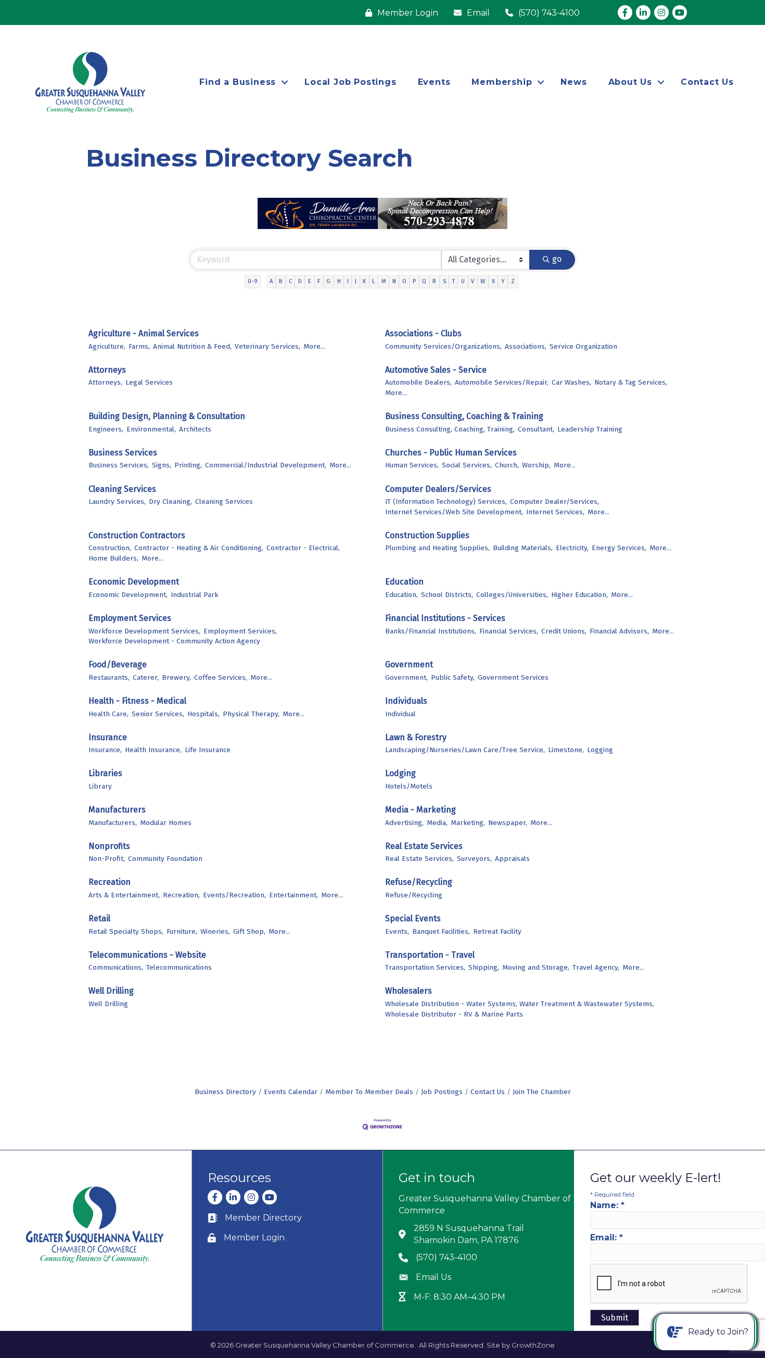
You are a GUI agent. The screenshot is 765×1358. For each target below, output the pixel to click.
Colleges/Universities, (512, 594)
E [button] (309, 281)
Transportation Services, (425, 967)
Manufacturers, (112, 822)
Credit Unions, (563, 631)
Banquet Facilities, (441, 931)
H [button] (339, 281)
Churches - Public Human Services (451, 453)
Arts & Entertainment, (124, 895)
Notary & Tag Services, (630, 382)
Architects (195, 429)
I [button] (348, 281)
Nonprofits (109, 846)
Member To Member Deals (369, 1091)
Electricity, (572, 547)
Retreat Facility (497, 931)
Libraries (105, 773)
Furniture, (182, 931)
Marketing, (468, 822)
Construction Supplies (427, 535)
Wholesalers (408, 991)
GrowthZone (533, 1345)
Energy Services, (619, 547)
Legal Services (149, 382)
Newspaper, (507, 822)
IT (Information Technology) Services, (446, 501)
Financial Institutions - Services (445, 618)
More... (314, 346)
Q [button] (424, 281)
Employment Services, (240, 631)
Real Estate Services (424, 846)
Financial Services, (508, 631)
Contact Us (707, 82)
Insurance (107, 737)
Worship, (536, 465)
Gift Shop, (249, 931)
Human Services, (412, 465)
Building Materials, (523, 547)
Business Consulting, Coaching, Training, (450, 429)
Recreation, (181, 895)
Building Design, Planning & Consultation (166, 416)
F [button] (318, 281)
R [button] (434, 281)
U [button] (463, 281)
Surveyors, (474, 858)
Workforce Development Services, (144, 631)
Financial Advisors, (619, 631)
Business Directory (225, 1091)
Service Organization (583, 346)
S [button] (444, 281)
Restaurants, (109, 677)
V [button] (472, 281)
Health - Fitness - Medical (137, 701)
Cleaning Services (122, 489)
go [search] (557, 259)
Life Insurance (208, 749)
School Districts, (447, 594)
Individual (400, 713)
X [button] (493, 281)
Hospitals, (203, 713)
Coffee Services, (220, 677)
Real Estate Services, (419, 858)
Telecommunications (179, 967)
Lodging (400, 773)
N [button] (394, 281)
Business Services (122, 453)
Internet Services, (555, 511)
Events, (397, 931)
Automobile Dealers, (418, 382)
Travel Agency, (595, 967)
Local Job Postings (350, 82)
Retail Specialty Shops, (125, 931)
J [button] (355, 281)
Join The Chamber (542, 1091)
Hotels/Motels (408, 786)
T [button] (453, 281)
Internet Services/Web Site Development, (454, 511)
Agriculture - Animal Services (143, 333)
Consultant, (536, 429)
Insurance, (105, 749)
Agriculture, (106, 346)
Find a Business (237, 82)
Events (434, 82)
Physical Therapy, (251, 713)
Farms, (139, 346)
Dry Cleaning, (170, 501)
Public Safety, (453, 677)
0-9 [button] (253, 281)
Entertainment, (293, 895)
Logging (600, 749)
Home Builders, (113, 558)
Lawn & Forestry (416, 737)
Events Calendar (290, 1091)
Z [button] (513, 281)
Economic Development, (128, 594)
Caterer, (146, 677)
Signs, (161, 465)
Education (404, 582)
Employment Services (129, 618)
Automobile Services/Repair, (502, 382)
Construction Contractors (136, 535)
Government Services (513, 677)
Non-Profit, (106, 858)
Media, (437, 822)
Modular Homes (166, 822)
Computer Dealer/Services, (554, 501)
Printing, (188, 465)
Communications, (115, 967)
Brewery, (176, 677)
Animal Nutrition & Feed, (192, 346)
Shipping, (483, 967)
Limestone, (566, 749)
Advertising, (404, 822)
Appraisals (512, 858)
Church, (507, 465)
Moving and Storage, (535, 967)
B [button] (280, 281)
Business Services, (118, 465)
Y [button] (503, 281)
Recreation (109, 882)
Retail (99, 918)
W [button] (482, 281)
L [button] (373, 281)
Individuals (406, 701)
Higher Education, (579, 594)
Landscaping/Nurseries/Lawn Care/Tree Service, (465, 749)
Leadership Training (589, 429)
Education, (401, 594)
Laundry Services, (117, 501)
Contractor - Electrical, (303, 547)
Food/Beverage (117, 664)
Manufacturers (117, 810)
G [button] (328, 281)
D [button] (300, 281)
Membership (501, 82)
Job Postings (442, 1091)
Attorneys (107, 370)
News (573, 82)
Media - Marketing (420, 810)
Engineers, (105, 429)
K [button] (364, 281)
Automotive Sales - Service (436, 370)
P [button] (414, 281)
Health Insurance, (153, 749)
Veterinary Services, (267, 346)
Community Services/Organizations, (443, 346)
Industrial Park (194, 594)
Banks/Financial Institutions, (430, 631)
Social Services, (467, 465)
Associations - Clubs (423, 333)
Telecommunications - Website (147, 955)
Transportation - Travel (430, 955)
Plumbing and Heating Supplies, (437, 547)
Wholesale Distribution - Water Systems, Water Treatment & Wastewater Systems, (519, 1003)
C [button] (290, 281)
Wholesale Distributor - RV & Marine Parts (454, 1014)
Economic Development (133, 582)
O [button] (404, 281)
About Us (630, 82)
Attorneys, (105, 382)
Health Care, (108, 713)
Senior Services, (158, 713)
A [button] (271, 281)
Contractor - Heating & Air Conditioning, (198, 547)
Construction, (109, 547)
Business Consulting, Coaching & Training (464, 416)
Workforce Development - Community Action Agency (174, 641)
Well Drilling (111, 991)
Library (100, 786)
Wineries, (215, 931)
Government (409, 664)
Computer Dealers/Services (438, 489)
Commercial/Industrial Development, (265, 465)
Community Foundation (165, 858)
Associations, (525, 346)
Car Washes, (571, 382)
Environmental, (151, 429)
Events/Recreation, (234, 895)
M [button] (383, 281)
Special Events (413, 918)
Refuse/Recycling (418, 882)
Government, (406, 677)
